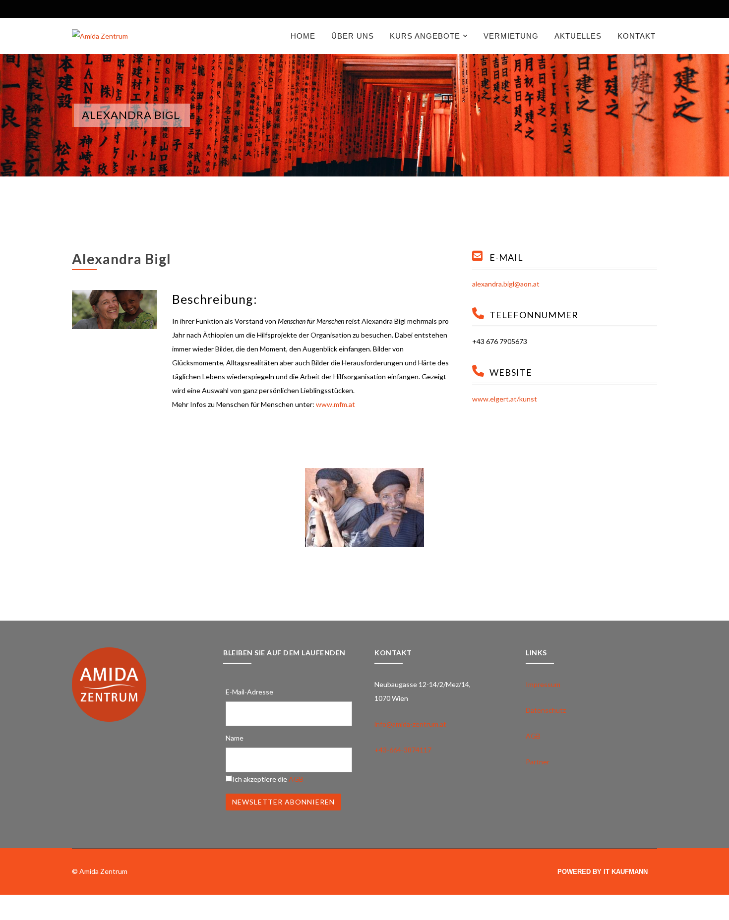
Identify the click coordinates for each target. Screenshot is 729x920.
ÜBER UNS (352, 36)
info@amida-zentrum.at (410, 724)
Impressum (543, 684)
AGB (296, 779)
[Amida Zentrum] (100, 35)
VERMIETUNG (511, 36)
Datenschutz (546, 710)
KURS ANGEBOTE (425, 36)
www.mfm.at (335, 404)
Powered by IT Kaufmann (602, 871)
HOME (303, 36)
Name (234, 738)
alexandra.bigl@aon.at (506, 284)
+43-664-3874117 (402, 750)
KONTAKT (636, 36)
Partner (537, 761)
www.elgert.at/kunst (504, 399)
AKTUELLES (578, 36)
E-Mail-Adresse (249, 692)
